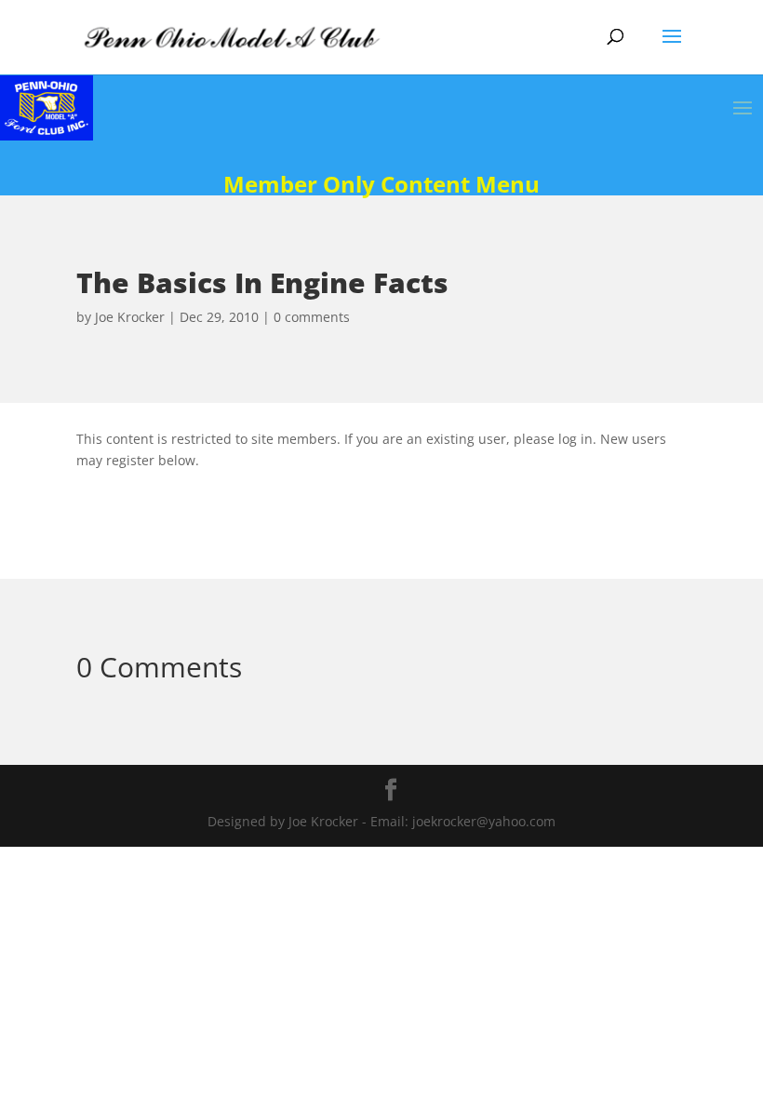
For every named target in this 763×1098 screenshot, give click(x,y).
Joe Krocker (130, 317)
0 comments (312, 317)
